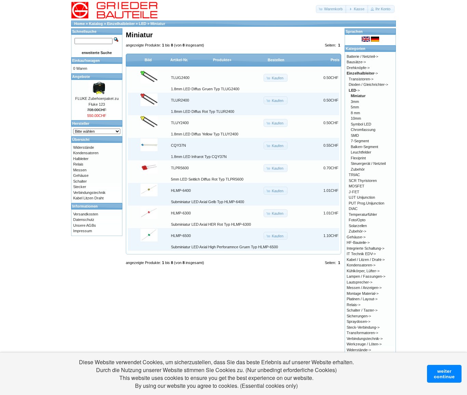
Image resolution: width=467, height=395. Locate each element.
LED (142, 24)
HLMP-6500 (181, 236)
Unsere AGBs (84, 225)
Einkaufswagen (86, 60)
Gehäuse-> (356, 237)
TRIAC (354, 175)
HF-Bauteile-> (358, 242)
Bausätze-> (356, 62)
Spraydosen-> (358, 321)
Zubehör (358, 169)
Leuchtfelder (361, 152)
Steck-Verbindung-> (363, 327)
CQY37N (178, 145)
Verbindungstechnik (89, 192)
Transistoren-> (361, 79)
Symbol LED (361, 124)
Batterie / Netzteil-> (362, 56)
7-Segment (360, 141)
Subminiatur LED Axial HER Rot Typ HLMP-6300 (211, 224)
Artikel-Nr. (179, 60)
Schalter (80, 181)
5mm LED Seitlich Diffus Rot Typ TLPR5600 (207, 179)
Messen (79, 170)
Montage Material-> (362, 293)
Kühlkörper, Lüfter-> (363, 271)
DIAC (353, 209)
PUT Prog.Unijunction (366, 203)
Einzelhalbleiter (121, 24)
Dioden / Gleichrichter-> (368, 84)
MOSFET (356, 186)
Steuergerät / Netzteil (368, 163)
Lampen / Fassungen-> (366, 276)
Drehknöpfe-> (358, 68)
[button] (331, 9)
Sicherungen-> (359, 316)
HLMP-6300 (181, 213)
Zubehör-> (357, 231)
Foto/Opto (357, 220)
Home (79, 24)
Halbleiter (81, 159)
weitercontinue (444, 373)
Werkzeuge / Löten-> (364, 344)
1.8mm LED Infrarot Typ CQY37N (199, 157)
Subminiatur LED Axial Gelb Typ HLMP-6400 (207, 202)
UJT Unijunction (362, 197)
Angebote (81, 77)
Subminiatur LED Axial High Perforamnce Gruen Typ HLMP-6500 (224, 247)
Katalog (96, 24)
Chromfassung (363, 130)
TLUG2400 (180, 78)
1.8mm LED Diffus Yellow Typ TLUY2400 (204, 134)
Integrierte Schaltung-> (365, 248)
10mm (356, 118)
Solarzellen (358, 226)
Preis (335, 60)
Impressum (82, 231)
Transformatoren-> (362, 333)
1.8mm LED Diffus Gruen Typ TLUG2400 (205, 89)
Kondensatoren (85, 153)
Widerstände (83, 147)
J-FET (354, 192)
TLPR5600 (180, 168)
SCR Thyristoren (363, 181)
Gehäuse (81, 175)
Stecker (79, 187)
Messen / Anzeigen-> (364, 288)
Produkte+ (222, 60)
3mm (355, 102)
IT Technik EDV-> (361, 254)
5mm (355, 107)
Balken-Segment (364, 147)
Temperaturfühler (363, 214)
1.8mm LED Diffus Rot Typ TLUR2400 (202, 111)
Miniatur (157, 24)
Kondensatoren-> (361, 265)
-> (362, 73)
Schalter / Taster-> (362, 310)
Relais (78, 164)
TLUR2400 (180, 100)
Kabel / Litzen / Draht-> (366, 260)
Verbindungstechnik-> (365, 339)
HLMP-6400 (181, 190)
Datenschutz (83, 220)
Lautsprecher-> (359, 282)
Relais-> (353, 305)
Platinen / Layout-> (362, 299)
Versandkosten (85, 214)
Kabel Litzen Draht (88, 198)
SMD (355, 135)
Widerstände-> (359, 350)
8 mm (355, 113)
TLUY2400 (180, 123)
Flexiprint (358, 158)
